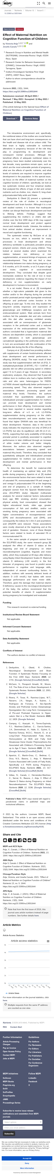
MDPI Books (8, 1081)
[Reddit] (30, 841)
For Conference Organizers (35, 1064)
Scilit (45, 680)
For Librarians (35, 1052)
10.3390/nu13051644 (13, 13)
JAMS (5, 1099)
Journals (7, 10)
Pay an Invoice (9, 1047)
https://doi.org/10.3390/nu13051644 (20, 91)
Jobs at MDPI (9, 1058)
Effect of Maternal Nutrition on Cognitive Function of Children (26, 110)
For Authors (34, 1041)
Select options (10, 1122)
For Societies (34, 1059)
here (36, 915)
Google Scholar (23, 680)
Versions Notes (31, 118)
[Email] (5, 841)
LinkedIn (32, 1078)
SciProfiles (8, 1092)
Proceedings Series (11, 1102)
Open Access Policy (12, 1051)
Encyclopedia (9, 1095)
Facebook (33, 1081)
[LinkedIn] (15, 841)
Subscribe (9, 1133)
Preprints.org (9, 1085)
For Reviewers (35, 1045)
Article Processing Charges (11, 1043)
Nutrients (18, 10)
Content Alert (16, 1027)
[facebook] (20, 841)
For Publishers (35, 1055)
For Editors (34, 1048)
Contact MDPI (9, 1055)
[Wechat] (25, 841)
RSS (5, 1027)
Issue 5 (40, 10)
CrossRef (36, 680)
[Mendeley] (34, 841)
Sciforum (7, 1078)
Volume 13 (29, 10)
